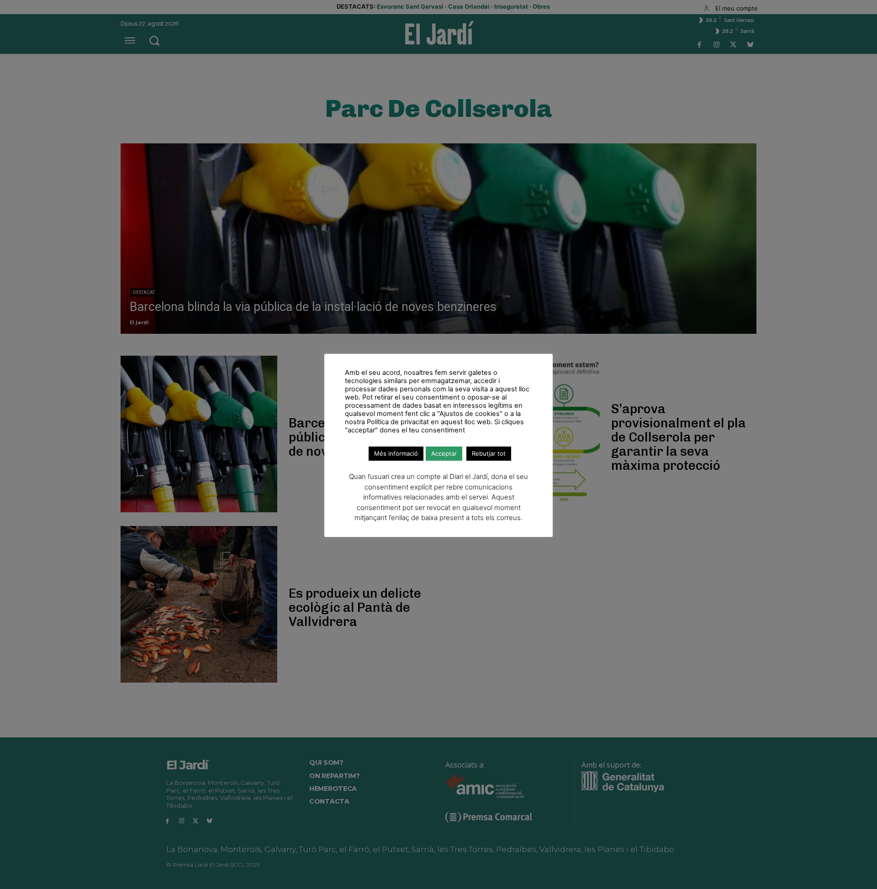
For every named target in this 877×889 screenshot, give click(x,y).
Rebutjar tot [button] (489, 453)
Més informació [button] (396, 453)
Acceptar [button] (444, 453)
